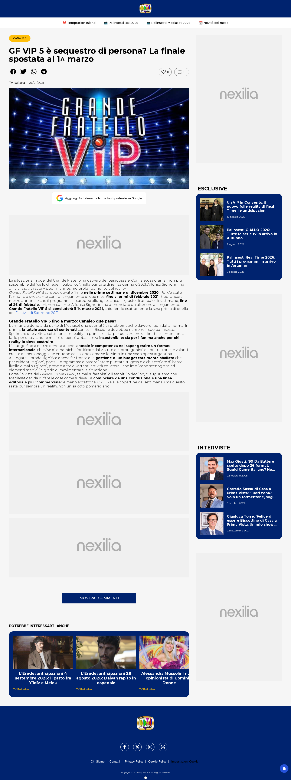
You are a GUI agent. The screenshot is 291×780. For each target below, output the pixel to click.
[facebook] (13, 75)
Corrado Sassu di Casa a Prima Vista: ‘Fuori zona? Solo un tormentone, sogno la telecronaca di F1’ (252, 493)
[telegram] (44, 75)
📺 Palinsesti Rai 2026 (121, 23)
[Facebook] (122, 744)
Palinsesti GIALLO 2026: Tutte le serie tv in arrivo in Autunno (252, 234)
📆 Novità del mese (213, 23)
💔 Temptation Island (79, 23)
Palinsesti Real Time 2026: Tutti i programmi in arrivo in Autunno (251, 261)
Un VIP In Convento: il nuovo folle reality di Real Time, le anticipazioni (250, 206)
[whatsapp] (33, 75)
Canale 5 (19, 38)
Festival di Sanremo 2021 (37, 313)
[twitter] (23, 75)
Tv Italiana (17, 83)
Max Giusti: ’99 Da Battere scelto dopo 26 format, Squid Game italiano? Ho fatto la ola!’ (250, 465)
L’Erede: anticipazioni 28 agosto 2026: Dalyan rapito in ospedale (106, 678)
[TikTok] (160, 744)
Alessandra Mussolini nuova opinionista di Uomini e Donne (169, 678)
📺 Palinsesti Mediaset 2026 (168, 23)
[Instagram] (147, 744)
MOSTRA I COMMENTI (99, 598)
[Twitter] (135, 744)
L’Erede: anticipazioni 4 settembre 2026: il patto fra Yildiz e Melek (43, 678)
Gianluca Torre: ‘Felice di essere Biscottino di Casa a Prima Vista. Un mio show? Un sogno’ (252, 520)
